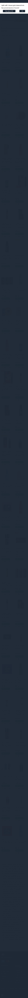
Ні (22, 11)
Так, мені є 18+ (9, 11)
